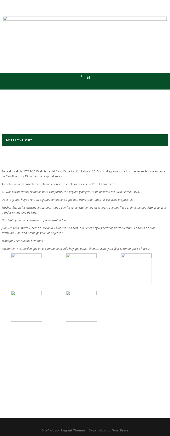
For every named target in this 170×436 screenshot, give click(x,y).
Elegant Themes (73, 430)
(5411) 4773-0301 (76, 400)
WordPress (120, 430)
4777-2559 (96, 400)
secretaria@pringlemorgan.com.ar (86, 412)
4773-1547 (85, 407)
